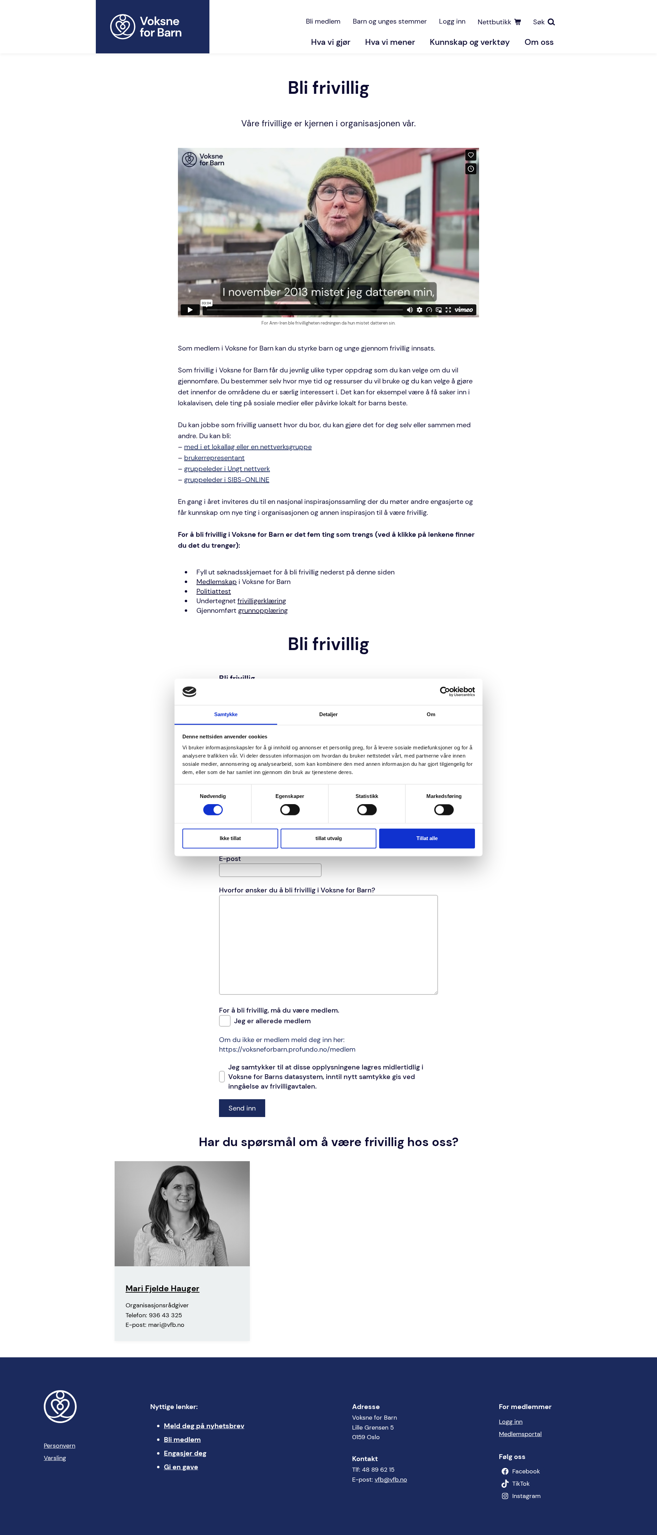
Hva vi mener (390, 42)
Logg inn (452, 21)
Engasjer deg (185, 1453)
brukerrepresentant (214, 457)
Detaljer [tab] (328, 714)
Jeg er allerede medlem (272, 1020)
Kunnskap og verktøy (470, 42)
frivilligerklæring (261, 600)
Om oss (539, 42)
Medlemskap (216, 581)
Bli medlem (323, 21)
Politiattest (213, 591)
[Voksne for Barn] (152, 26)
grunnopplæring (263, 610)
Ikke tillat (230, 838)
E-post (230, 858)
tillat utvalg (328, 838)
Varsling (55, 1458)
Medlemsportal (520, 1434)
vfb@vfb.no (391, 1479)
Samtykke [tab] (226, 714)
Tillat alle (427, 838)
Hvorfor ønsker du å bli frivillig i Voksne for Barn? (297, 890)
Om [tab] (431, 714)
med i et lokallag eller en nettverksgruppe (248, 446)
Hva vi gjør (330, 42)
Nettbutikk (494, 21)
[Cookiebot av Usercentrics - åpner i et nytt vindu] (445, 692)
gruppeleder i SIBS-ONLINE (226, 479)
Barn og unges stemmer (390, 21)
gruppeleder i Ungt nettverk (227, 468)
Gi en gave (181, 1466)
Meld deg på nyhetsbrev (204, 1425)
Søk (539, 21)
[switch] (290, 809)
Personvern (59, 1446)
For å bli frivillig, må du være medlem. (279, 1010)
